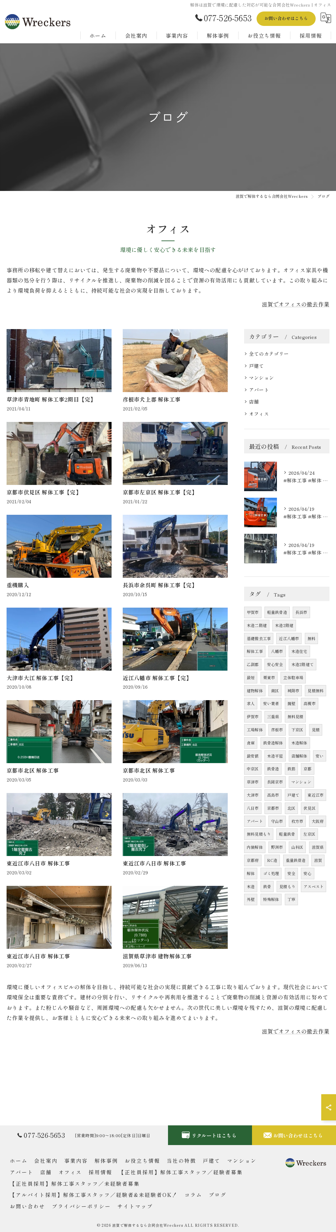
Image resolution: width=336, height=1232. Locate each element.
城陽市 (293, 690)
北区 (291, 808)
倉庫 (251, 742)
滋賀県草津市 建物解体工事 (157, 956)
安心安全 (275, 664)
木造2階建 (284, 625)
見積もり (287, 886)
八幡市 (277, 651)
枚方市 (297, 821)
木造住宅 (299, 651)
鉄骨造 (273, 768)
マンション (261, 377)
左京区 (309, 834)
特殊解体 (271, 899)
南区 (275, 690)
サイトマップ (135, 1206)
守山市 (277, 821)
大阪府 (318, 821)
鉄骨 (267, 886)
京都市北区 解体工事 (33, 770)
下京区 (297, 729)
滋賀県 (318, 847)
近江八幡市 (289, 638)
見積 (316, 729)
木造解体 (299, 742)
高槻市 (310, 703)
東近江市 (315, 795)
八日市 (253, 808)
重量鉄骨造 (296, 860)
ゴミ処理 (271, 873)
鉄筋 (291, 768)
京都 (307, 768)
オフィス (259, 413)
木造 (251, 886)
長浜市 (301, 612)
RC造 (272, 860)
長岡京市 (275, 781)
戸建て (256, 365)
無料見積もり (259, 834)
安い (320, 756)
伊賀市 (253, 716)
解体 (251, 873)
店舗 (254, 401)
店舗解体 (299, 756)
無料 (311, 638)
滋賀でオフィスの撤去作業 (295, 304)
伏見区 (310, 808)
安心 (307, 873)
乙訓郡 (253, 664)
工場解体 (255, 729)
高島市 (273, 795)
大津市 (253, 795)
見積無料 (315, 690)
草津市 (253, 781)
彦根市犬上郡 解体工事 (151, 399)
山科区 (297, 847)
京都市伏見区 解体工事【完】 (44, 492)
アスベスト (314, 886)
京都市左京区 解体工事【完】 (160, 492)
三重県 (273, 716)
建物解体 (255, 690)
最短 (251, 677)
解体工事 (255, 651)
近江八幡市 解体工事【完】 (157, 678)
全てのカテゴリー (269, 353)
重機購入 (18, 585)
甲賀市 (253, 612)
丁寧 (291, 899)
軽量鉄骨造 (277, 612)
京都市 (273, 808)
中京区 (253, 768)
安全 (291, 873)
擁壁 (291, 703)
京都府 (253, 860)
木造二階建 (257, 625)
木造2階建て (302, 664)
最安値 (253, 756)
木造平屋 (275, 756)
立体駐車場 (293, 677)
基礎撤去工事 (259, 638)
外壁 (251, 899)
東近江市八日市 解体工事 (38, 863)
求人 (251, 703)
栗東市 (269, 677)
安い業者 (271, 703)
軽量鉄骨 (287, 834)
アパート (259, 389)
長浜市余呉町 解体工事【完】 (160, 585)
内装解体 (255, 847)
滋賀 (318, 860)
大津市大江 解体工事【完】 (41, 678)
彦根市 (277, 729)
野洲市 (277, 847)
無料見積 (295, 716)
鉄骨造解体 (273, 742)
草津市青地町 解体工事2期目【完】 (51, 399)
